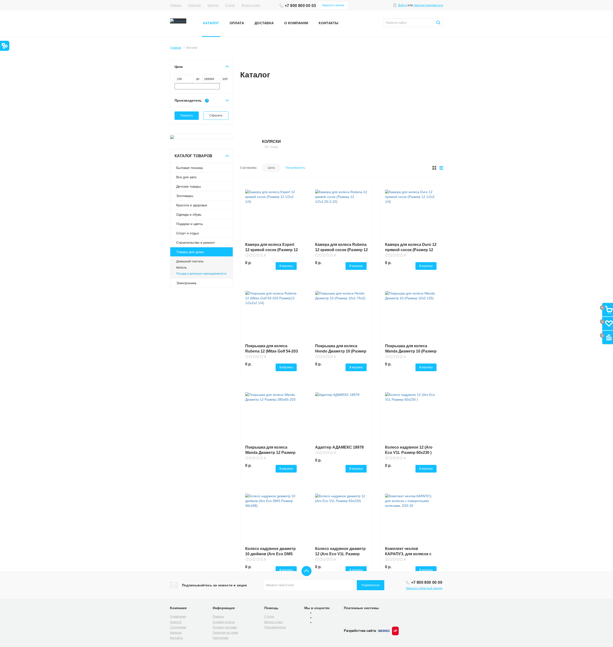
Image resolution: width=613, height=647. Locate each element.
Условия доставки (225, 627)
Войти (402, 5)
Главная (175, 47)
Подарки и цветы (189, 224)
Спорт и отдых (187, 233)
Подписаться (371, 585)
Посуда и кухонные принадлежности (201, 273)
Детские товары (188, 186)
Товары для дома (190, 252)
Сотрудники (178, 627)
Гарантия (194, 5)
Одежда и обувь (188, 214)
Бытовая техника (189, 168)
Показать (186, 115)
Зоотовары (184, 196)
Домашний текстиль (190, 261)
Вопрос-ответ (251, 5)
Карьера (176, 632)
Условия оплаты (224, 622)
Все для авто (186, 177)
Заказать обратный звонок (424, 588)
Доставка (264, 23)
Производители (275, 627)
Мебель (181, 267)
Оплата (237, 23)
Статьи (230, 5)
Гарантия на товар (225, 632)
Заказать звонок (333, 5)
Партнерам (220, 638)
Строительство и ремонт (195, 242)
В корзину (286, 266)
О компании (296, 23)
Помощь (175, 5)
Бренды (213, 5)
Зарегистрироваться (428, 5)
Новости (176, 622)
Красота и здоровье (191, 205)
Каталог (211, 23)
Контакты (328, 23)
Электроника (186, 283)
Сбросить (215, 115)
